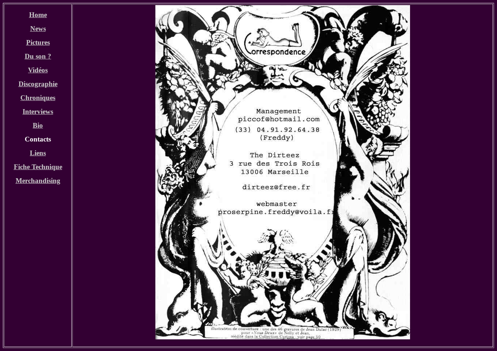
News (38, 28)
